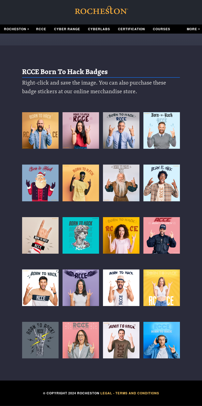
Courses (161, 29)
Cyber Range (67, 29)
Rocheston (15, 29)
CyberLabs (99, 29)
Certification (131, 29)
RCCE (41, 29)
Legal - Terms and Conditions (129, 393)
